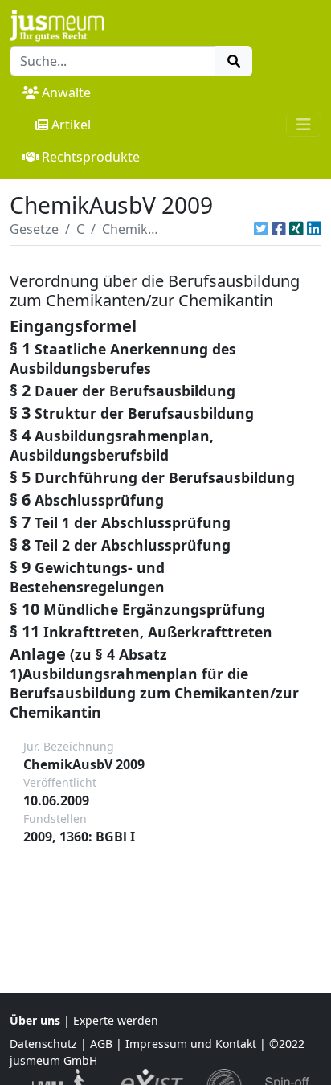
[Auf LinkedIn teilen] (314, 229)
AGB (101, 1043)
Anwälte (66, 92)
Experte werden (115, 1020)
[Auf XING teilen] (296, 229)
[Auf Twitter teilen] (261, 229)
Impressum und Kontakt (190, 1043)
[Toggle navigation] (303, 125)
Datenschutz (43, 1043)
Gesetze (34, 229)
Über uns (35, 1020)
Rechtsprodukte (91, 157)
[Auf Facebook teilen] (279, 229)
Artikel (71, 124)
